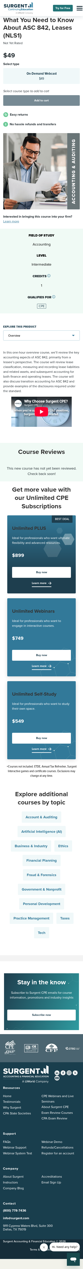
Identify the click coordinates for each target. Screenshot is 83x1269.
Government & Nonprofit (41, 889)
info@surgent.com (16, 1218)
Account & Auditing (41, 817)
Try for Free (62, 8)
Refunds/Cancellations (57, 1147)
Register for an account (58, 1153)
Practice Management (31, 918)
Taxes (65, 918)
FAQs (6, 1142)
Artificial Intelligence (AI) (41, 831)
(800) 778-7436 (14, 1210)
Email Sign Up (51, 1182)
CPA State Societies (17, 1113)
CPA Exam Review (54, 1118)
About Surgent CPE (55, 1107)
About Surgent (13, 1176)
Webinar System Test (17, 1153)
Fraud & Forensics (41, 875)
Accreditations (52, 1176)
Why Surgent (12, 1107)
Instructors (10, 1182)
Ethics (63, 846)
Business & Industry (31, 846)
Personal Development (41, 903)
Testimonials (11, 1101)
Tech (41, 932)
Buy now (41, 572)
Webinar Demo (52, 1142)
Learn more (11, 221)
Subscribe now (41, 1015)
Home (7, 1096)
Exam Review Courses (57, 1112)
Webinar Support (14, 1147)
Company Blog (13, 1188)
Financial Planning (41, 860)
